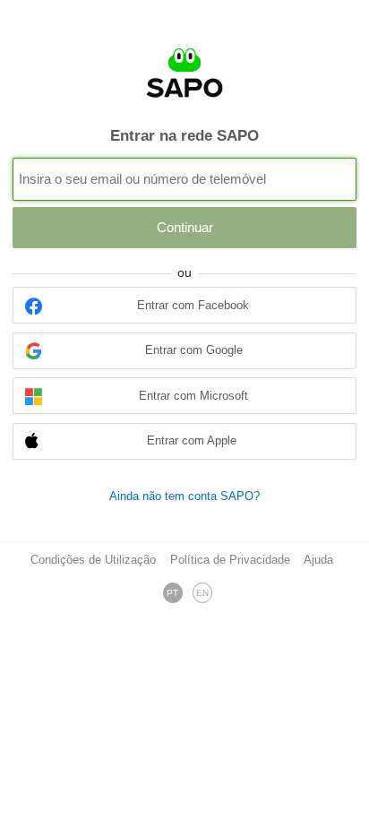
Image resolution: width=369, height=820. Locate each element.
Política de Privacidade (230, 560)
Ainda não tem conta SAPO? (184, 496)
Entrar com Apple (191, 441)
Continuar (185, 227)
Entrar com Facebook (193, 305)
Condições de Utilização (93, 560)
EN (202, 593)
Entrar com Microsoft (193, 396)
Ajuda (318, 560)
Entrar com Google (194, 350)
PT (172, 593)
